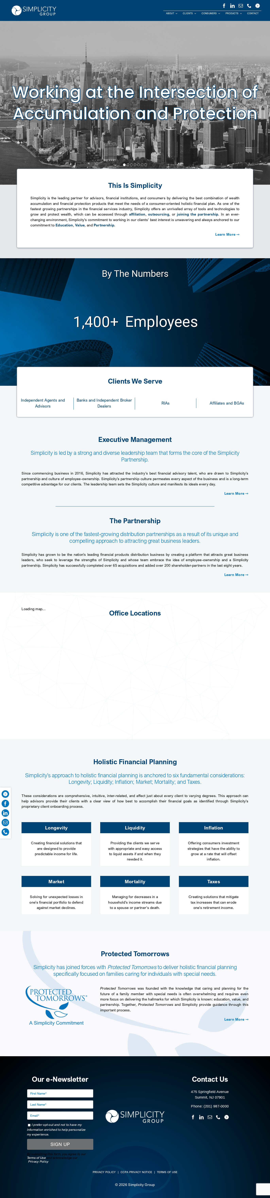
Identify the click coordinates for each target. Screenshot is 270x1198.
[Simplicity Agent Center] (257, 5)
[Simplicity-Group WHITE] (34, 6)
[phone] (249, 5)
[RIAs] (165, 402)
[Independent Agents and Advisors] (43, 402)
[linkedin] (232, 5)
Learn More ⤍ (227, 234)
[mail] (241, 5)
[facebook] (224, 5)
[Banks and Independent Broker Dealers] (104, 402)
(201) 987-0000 (216, 1106)
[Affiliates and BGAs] (227, 402)
